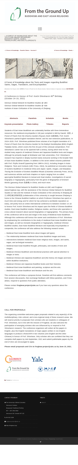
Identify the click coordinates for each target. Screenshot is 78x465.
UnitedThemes (59, 439)
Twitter (40, 441)
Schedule (50, 118)
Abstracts (14, 118)
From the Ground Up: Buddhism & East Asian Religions (54, 35)
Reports (65, 124)
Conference (15, 380)
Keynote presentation (14, 124)
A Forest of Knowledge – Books (63, 50)
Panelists (33, 118)
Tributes (49, 124)
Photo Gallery (32, 124)
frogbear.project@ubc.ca (13, 421)
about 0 (44, 402)
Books (65, 118)
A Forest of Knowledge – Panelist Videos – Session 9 (21, 50)
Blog (70, 35)
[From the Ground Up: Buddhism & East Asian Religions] (40, 13)
